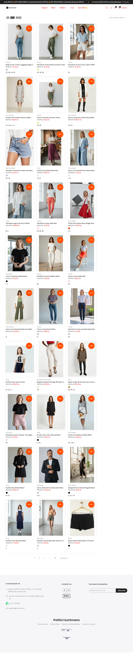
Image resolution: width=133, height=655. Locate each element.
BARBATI (62, 8)
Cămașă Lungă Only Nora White (18, 223)
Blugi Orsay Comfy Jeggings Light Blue (20, 65)
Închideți (126, 2)
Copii (72, 8)
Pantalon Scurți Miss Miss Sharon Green (51, 541)
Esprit (70, 538)
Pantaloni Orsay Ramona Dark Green (51, 65)
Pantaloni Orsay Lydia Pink (47, 223)
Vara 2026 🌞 (82, 8)
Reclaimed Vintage (44, 380)
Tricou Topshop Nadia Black (16, 276)
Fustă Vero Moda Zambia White (80, 435)
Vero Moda (10, 115)
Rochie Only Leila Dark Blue (16, 541)
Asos (69, 380)
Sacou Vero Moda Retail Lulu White (19, 329)
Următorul (63, 558)
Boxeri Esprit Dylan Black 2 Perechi (81, 541)
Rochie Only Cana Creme (15, 382)
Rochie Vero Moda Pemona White (18, 118)
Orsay (8, 62)
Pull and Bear (10, 168)
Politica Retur (55, 624)
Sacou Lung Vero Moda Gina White (81, 118)
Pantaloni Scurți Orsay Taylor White (81, 65)
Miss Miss (40, 538)
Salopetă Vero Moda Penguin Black (81, 488)
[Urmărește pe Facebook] (64, 590)
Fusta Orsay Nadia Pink (76, 276)
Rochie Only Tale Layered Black (49, 435)
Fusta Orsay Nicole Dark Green (48, 118)
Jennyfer (9, 433)
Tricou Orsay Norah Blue (46, 329)
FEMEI (53, 8)
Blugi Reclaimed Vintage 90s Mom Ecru (51, 382)
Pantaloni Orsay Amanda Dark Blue (81, 329)
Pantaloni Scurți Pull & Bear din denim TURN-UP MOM (25, 170)
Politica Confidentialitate (71, 624)
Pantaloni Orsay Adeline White (48, 276)
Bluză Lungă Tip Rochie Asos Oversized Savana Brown (88, 382)
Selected (40, 485)
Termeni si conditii (88, 624)
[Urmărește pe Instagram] (68, 590)
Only (38, 168)
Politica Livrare (43, 624)
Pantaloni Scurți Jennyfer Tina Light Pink (20, 435)
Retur (66, 596)
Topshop (9, 274)
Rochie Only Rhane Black (15, 488)
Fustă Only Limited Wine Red (47, 170)
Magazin (45, 8)
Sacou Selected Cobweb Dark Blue (50, 488)
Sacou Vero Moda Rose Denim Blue (81, 170)
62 (55, 558)
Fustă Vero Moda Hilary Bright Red (81, 223)
